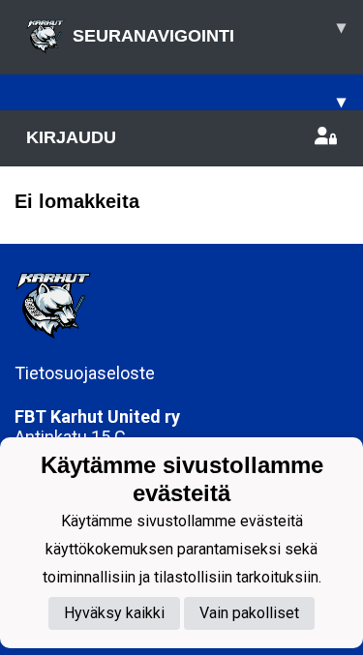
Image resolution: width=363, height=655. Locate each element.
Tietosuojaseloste (85, 373)
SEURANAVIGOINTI (209, 31)
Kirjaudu (71, 137)
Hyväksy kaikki (114, 613)
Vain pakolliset (249, 613)
